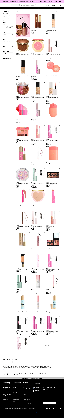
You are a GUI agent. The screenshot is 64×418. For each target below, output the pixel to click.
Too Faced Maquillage (28, 373)
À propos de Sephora (5, 388)
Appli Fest (8, 8)
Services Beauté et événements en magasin (17, 395)
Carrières (4, 389)
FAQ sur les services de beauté (27, 398)
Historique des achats (15, 392)
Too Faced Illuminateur (21, 373)
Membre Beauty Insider (16, 388)
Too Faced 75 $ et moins (16, 374)
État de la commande (15, 391)
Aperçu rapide (38, 27)
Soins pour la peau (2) (6, 15)
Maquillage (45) (5, 13)
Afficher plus (4, 369)
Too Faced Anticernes (35, 373)
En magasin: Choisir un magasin (9, 24)
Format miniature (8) (6, 18)
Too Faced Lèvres (10, 374)
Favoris (14, 401)
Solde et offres (59, 8)
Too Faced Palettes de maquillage (12, 373)
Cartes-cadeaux (54, 8)
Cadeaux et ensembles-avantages (46, 8)
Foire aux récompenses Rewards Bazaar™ (16, 399)
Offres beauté (14, 398)
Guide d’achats (25, 396)
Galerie (14, 389)
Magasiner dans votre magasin (17, 402)
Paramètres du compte (16, 393)
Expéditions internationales (26, 395)
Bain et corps (30, 8)
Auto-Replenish (15, 396)
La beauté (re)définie (5, 400)
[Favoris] (58, 5)
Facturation (24, 394)
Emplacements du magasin (26, 399)
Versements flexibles (25, 400)
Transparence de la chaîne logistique (6, 391)
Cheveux (25, 8)
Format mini (34, 8)
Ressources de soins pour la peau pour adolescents (27, 403)
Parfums (22, 8)
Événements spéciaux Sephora (7, 394)
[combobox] (15, 5)
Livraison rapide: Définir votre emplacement (9, 27)
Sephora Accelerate (5, 399)
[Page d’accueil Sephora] (6, 5)
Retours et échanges (25, 389)
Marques (38, 8)
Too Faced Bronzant (42, 373)
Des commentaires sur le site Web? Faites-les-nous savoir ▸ (32, 378)
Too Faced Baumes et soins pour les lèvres (51, 373)
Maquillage (12, 8)
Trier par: (57, 11)
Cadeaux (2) (5, 16)
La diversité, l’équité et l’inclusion (7, 398)
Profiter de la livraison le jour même (17, 403)
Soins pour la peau (17, 8)
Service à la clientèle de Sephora (27, 388)
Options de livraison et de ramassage (26, 391)
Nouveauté (4, 8)
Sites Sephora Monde (5, 396)
